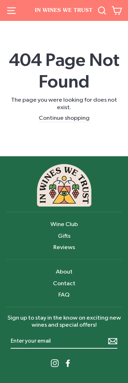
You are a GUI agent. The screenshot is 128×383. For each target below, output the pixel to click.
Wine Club (64, 224)
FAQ (64, 295)
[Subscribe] (112, 341)
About (64, 272)
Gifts (64, 236)
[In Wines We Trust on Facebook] (68, 363)
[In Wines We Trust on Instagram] (55, 363)
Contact (64, 283)
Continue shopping (64, 118)
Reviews (64, 247)
